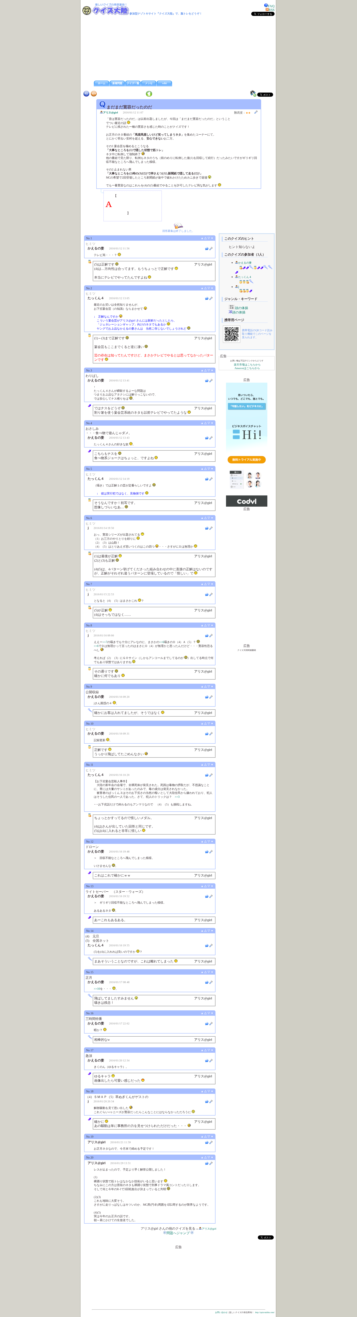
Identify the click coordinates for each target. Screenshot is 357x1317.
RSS (272, 10)
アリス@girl (110, 112)
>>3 (177, 796)
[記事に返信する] (206, 248)
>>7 (104, 642)
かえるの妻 (245, 262)
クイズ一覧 (133, 83)
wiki (164, 83)
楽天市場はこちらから (247, 364)
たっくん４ (245, 277)
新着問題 (117, 83)
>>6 (161, 642)
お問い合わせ (221, 1312)
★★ (248, 112)
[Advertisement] (178, 48)
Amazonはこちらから (247, 368)
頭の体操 (241, 308)
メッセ (148, 83)
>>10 (97, 988)
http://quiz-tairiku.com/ (265, 1312)
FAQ (271, 6)
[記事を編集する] (256, 112)
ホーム (101, 83)
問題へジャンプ (178, 1233)
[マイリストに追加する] (253, 93)
